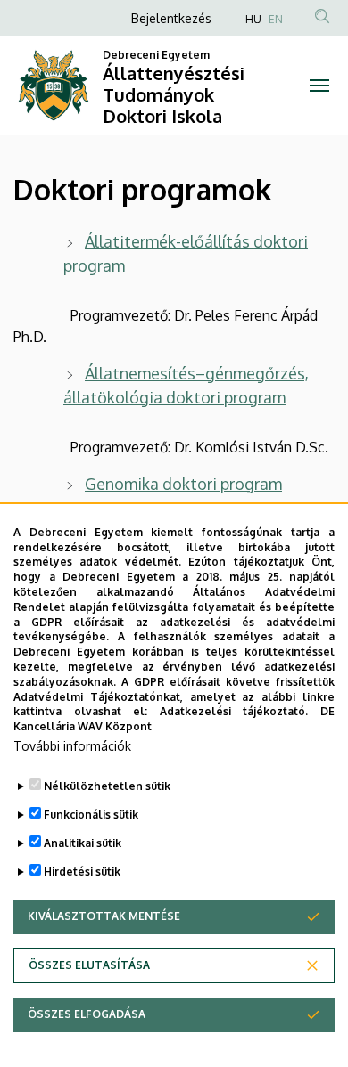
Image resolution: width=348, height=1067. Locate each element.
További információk (72, 745)
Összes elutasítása (89, 965)
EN (276, 19)
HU (253, 19)
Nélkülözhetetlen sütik (107, 786)
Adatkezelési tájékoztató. (234, 711)
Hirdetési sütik (82, 871)
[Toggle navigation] (319, 85)
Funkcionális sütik (91, 814)
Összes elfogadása (86, 1014)
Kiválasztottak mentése (104, 916)
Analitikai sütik (82, 843)
